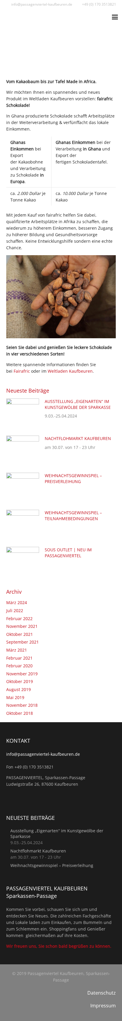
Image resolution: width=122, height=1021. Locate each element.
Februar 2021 (19, 658)
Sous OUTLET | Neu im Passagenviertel (68, 552)
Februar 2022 (19, 618)
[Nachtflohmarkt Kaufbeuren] (22, 439)
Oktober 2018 (19, 713)
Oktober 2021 (19, 634)
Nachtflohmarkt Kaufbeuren (78, 438)
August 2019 (18, 689)
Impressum (103, 1005)
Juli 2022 (14, 610)
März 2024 (16, 602)
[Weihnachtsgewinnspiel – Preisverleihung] (22, 476)
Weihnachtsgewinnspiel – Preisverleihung (73, 478)
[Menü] (115, 17)
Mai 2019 (15, 697)
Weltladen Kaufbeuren (70, 371)
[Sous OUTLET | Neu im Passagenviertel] (22, 550)
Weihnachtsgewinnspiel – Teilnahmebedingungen (73, 515)
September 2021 (22, 642)
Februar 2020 (19, 666)
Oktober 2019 (19, 681)
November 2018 (22, 705)
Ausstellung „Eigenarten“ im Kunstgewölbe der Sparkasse (78, 404)
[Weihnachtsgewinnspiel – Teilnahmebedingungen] (22, 513)
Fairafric (21, 371)
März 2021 (16, 650)
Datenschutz (101, 993)
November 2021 (22, 626)
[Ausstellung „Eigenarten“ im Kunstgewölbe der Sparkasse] (22, 401)
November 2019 (22, 674)
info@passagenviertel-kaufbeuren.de (43, 754)
